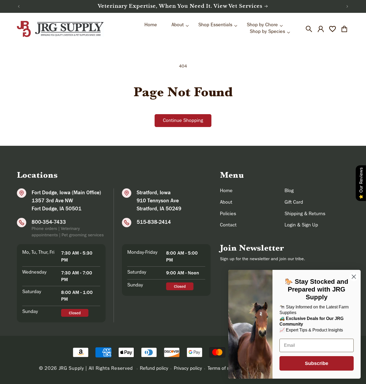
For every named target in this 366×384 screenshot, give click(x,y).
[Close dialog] (353, 276)
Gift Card (294, 202)
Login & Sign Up (301, 225)
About (226, 202)
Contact (228, 225)
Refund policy (154, 369)
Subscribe (316, 363)
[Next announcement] (347, 6)
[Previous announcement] (19, 6)
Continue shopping (183, 121)
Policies (228, 214)
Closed (75, 313)
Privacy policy (188, 369)
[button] (309, 29)
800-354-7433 (49, 222)
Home (226, 191)
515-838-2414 (154, 222)
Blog (289, 191)
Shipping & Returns (305, 214)
